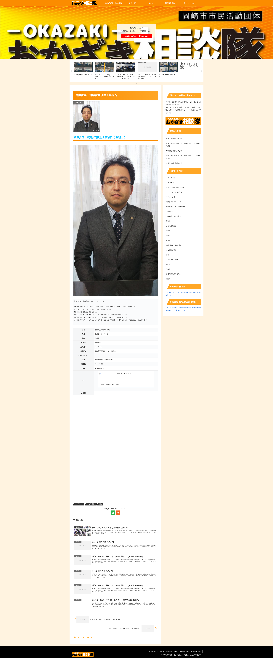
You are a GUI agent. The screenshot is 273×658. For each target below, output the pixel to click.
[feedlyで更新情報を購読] (113, 512)
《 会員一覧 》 (91, 504)
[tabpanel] (83, 70)
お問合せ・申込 (196, 651)
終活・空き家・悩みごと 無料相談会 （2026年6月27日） (183, 145)
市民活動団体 (184, 651)
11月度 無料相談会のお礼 (174, 163)
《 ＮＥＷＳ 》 (79, 504)
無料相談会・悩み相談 (156, 651)
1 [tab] (133, 84)
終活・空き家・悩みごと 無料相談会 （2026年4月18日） (183, 157)
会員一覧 (169, 651)
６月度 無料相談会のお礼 (174, 138)
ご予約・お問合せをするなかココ (136, 36)
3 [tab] (140, 84)
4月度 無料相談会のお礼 (174, 151)
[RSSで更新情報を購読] (118, 512)
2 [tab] (136, 84)
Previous (71, 71)
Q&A (176, 651)
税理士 (100, 504)
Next (202, 71)
